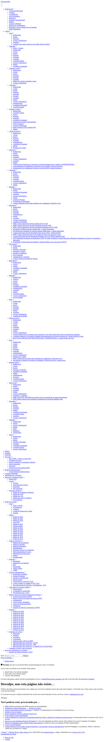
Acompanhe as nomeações (21, 591)
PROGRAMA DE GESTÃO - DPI (24, 644)
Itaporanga (12, 205)
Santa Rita (12, 401)
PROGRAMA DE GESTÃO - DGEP (25, 643)
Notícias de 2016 (18, 630)
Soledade (12, 420)
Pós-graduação (17, 488)
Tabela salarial (17, 568)
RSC (14, 565)
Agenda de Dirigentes (16, 11)
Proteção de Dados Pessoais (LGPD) (21, 652)
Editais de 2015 (18, 539)
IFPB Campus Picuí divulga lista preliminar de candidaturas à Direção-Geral (37, 358)
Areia (10, 33)
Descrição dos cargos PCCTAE (23, 581)
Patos (10, 299)
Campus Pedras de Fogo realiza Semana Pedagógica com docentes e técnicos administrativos (34, 726)
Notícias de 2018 (18, 626)
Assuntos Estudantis (11, 473)
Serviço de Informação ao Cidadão (16, 650)
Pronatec (16, 96)
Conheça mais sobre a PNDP (22, 596)
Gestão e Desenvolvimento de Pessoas (25, 259)
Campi (7, 31)
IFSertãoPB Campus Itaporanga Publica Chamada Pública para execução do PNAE (40, 242)
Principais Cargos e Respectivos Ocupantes (23, 27)
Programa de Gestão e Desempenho (24, 122)
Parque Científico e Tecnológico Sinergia (22, 462)
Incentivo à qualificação (20, 578)
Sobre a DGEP (18, 506)
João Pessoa (13, 244)
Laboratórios (17, 432)
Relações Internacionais (12, 470)
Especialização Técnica (20, 485)
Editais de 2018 (18, 533)
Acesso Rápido (18, 297)
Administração (17, 103)
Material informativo (19, 546)
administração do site (76, 694)
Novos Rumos (17, 500)
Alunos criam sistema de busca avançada (18, 710)
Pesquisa (16, 55)
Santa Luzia (13, 383)
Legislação (16, 637)
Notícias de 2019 (18, 624)
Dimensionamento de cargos (22, 552)
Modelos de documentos (21, 543)
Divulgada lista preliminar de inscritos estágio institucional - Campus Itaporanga (38, 231)
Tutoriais (16, 635)
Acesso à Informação (20, 40)
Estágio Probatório (19, 576)
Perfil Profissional (14, 29)
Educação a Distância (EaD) (14, 477)
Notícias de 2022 (18, 619)
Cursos (15, 52)
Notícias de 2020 (18, 622)
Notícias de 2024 (18, 615)
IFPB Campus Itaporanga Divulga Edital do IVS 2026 (30, 224)
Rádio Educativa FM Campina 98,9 (24, 127)
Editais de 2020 (18, 530)
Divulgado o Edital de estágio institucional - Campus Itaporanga (33, 229)
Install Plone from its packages (52, 679)
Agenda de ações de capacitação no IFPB (26, 607)
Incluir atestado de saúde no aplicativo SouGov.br (21, 714)
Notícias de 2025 (18, 613)
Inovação (8, 457)
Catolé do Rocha (14, 131)
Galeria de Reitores (15, 24)
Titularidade (17, 567)
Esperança (12, 150)
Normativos (17, 606)
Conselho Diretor (18, 61)
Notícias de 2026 (18, 611)
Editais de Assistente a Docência (23, 492)
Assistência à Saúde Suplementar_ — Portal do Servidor (23, 708)
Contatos (12, 13)
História (11, 22)
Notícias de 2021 (18, 620)
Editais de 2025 (18, 519)
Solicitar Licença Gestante (13, 712)
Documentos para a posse (21, 593)
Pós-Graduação (18, 255)
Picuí (10, 340)
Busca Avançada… (7, 658)
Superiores (16, 487)
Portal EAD (13, 479)
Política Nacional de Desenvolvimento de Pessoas (25, 595)
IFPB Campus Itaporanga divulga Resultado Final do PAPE (32, 225)
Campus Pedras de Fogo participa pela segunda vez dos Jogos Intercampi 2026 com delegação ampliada (46, 334)
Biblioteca (16, 431)
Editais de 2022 (18, 524)
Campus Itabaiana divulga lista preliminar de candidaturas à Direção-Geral (37, 203)
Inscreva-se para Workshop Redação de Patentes (20, 721)
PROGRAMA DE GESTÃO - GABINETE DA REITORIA (33, 646)
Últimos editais (18, 526)
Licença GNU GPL (78, 732)
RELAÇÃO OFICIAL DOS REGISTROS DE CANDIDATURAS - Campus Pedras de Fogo (43, 338)
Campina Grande (14, 109)
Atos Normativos (14, 16)
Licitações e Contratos (20, 395)
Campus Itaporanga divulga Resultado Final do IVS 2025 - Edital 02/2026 (37, 233)
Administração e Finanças (21, 257)
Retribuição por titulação (21, 563)
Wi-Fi (15, 429)
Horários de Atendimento (17, 25)
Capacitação (17, 639)
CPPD (15, 570)
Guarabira (12, 170)
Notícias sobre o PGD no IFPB (23, 641)
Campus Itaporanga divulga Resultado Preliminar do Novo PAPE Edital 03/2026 (39, 236)
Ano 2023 (16, 522)
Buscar (26, 656)
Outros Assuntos (18, 124)
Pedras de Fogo (14, 318)
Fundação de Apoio (15, 460)
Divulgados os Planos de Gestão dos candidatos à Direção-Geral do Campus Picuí (39, 360)
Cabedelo (12, 46)
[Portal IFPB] (5, 2)
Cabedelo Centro (14, 68)
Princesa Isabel (13, 362)
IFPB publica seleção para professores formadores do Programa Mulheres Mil (38, 399)
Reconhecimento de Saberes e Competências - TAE (29, 585)
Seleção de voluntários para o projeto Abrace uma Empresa (24, 723)
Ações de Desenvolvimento (22, 604)
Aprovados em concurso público (19, 587)
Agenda (15, 513)
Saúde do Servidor (19, 544)
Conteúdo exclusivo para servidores (20, 648)
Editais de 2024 (18, 520)
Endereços (12, 18)
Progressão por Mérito (20, 574)
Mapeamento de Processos (21, 554)
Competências (13, 14)
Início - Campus (18, 48)
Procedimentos (17, 557)
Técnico (15, 483)
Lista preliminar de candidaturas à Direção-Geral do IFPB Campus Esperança (38, 166)
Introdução (16, 633)
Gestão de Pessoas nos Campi (22, 511)
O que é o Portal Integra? (13, 725)
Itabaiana (12, 187)
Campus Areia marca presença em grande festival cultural (31, 44)
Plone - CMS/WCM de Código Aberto (15, 732)
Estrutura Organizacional (17, 20)
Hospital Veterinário (19, 442)
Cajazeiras (12, 85)
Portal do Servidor (11, 502)
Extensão (16, 39)
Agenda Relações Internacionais (19, 472)
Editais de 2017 (18, 535)
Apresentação (17, 507)
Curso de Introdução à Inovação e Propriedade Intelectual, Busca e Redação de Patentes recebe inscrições (38, 717)
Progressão (16, 561)
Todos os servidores (15, 541)
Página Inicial (17, 589)
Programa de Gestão (19, 148)
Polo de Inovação (14, 464)
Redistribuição (17, 548)
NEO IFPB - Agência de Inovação (20, 459)
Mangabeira (13, 261)
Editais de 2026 (18, 517)
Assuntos (16, 42)
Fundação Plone (48, 732)
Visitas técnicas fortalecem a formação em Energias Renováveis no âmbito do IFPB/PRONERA (44, 164)
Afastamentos (17, 600)
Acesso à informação (19, 418)
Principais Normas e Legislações (23, 550)
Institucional (9, 9)
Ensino (15, 37)
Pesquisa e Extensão (19, 370)
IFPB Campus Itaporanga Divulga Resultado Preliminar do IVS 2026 (35, 227)
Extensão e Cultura (19, 251)
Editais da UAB (18, 494)
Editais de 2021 (18, 528)
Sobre (11, 504)
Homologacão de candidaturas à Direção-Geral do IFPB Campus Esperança (37, 168)
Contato (15, 322)
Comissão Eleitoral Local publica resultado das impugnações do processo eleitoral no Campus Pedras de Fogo (48, 336)
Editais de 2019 (18, 531)
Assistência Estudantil (20, 66)
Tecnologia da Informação (21, 201)
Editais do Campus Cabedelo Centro (24, 81)
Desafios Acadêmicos (20, 253)
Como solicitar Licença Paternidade (16, 715)
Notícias (15, 279)
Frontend (91, 679)
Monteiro (12, 275)
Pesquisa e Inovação (19, 249)
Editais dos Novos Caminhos (22, 498)
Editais (15, 64)
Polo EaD (12, 466)
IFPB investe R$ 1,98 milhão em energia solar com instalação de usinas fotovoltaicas (40, 397)
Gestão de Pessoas (19, 200)
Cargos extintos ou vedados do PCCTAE (26, 583)
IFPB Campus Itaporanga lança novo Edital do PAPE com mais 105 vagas (37, 234)
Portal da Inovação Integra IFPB (19, 468)
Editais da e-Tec (18, 496)
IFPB (6, 706)
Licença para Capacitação (21, 602)
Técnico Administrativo (16, 572)
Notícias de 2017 (18, 628)
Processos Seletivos (15, 490)
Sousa (11, 434)
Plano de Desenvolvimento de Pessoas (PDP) (27, 598)
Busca (3, 656)
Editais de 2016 (18, 537)
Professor (12, 559)
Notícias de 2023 (18, 617)
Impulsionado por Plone (8, 734)
